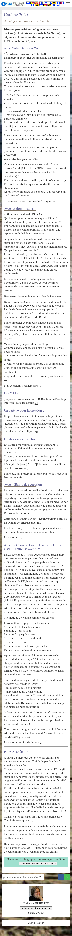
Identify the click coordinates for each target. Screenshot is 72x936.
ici (54, 201)
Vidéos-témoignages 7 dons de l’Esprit (27, 344)
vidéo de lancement (50, 296)
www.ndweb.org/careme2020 (21, 159)
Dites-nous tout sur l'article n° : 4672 (38, 863)
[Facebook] (61, 877)
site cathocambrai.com (31, 460)
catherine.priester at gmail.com (36, 908)
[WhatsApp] (67, 877)
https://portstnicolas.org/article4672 (24, 877)
